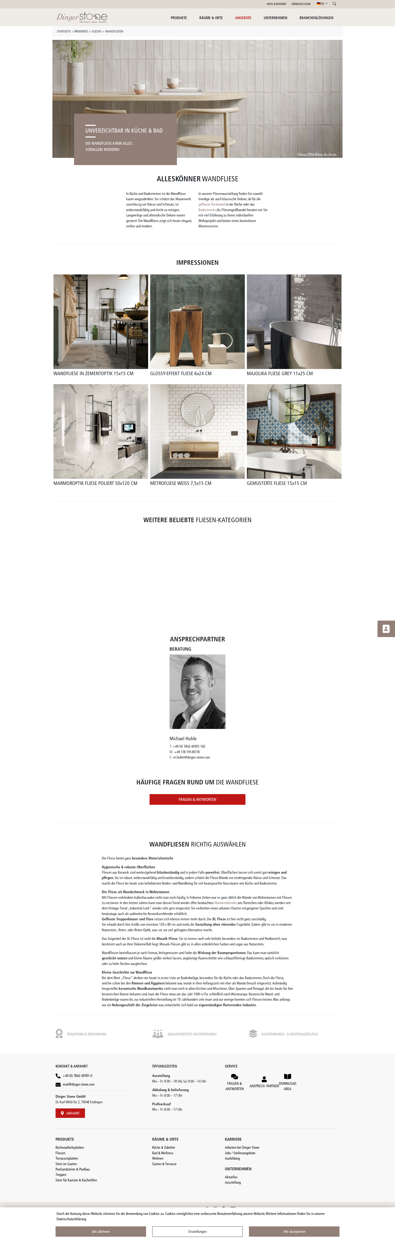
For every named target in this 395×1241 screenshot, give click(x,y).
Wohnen (157, 1158)
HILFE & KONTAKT (276, 4)
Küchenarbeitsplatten (70, 1148)
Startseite (64, 31)
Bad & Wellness (162, 1153)
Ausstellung (233, 1182)
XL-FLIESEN (187, 596)
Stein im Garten (66, 1164)
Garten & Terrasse (164, 1164)
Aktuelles (231, 1177)
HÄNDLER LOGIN (301, 4)
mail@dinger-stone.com (79, 1084)
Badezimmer (207, 210)
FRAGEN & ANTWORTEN (197, 800)
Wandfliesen (114, 31)
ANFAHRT (73, 1113)
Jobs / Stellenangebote (240, 1153)
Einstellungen (197, 1232)
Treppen (61, 1175)
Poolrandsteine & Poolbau (73, 1169)
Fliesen (96, 31)
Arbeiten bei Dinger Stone (242, 1148)
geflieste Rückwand (212, 204)
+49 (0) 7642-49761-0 (77, 1076)
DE (323, 4)
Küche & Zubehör (163, 1148)
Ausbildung (232, 1158)
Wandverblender (225, 903)
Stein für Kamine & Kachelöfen (76, 1180)
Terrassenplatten (67, 1158)
